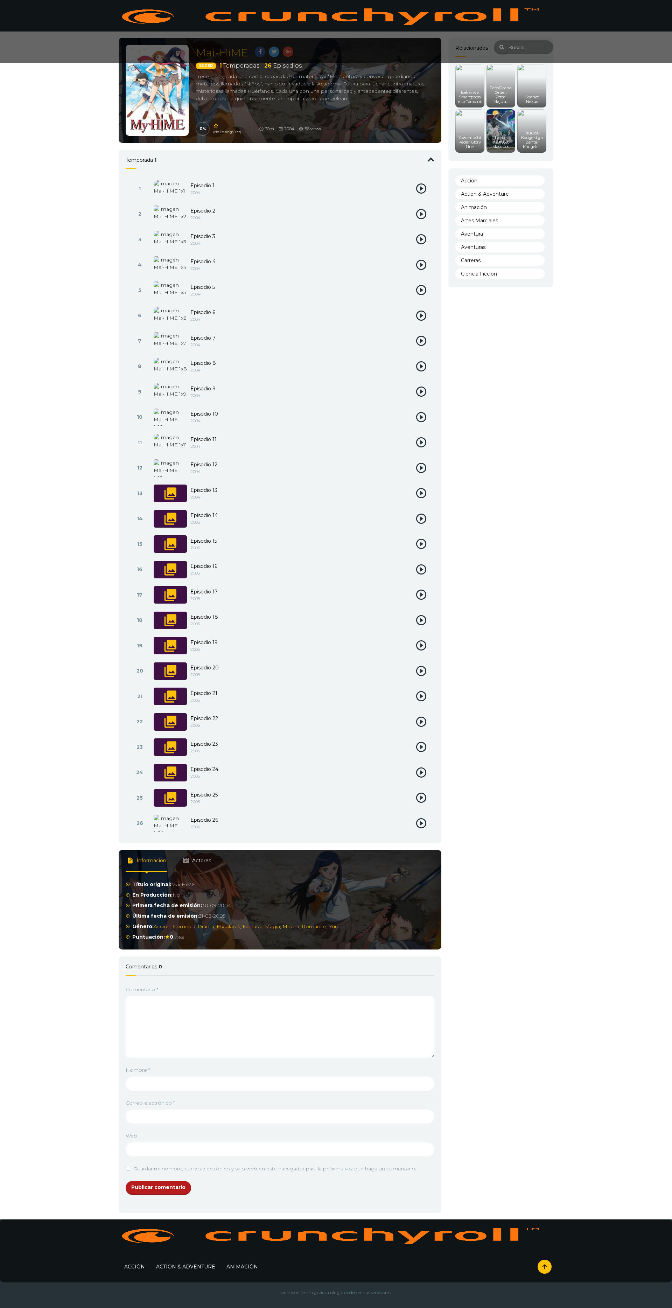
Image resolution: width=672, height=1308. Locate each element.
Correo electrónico (150, 1103)
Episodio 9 (203, 388)
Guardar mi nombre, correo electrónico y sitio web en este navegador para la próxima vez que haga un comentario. (274, 1169)
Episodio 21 (203, 693)
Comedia (184, 926)
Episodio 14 (204, 515)
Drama (206, 926)
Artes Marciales (479, 220)
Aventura (472, 234)
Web (131, 1136)
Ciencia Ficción (479, 274)
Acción (162, 926)
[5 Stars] (216, 125)
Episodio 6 (202, 312)
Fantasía (252, 926)
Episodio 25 (204, 795)
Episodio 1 (202, 185)
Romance (314, 926)
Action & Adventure (485, 194)
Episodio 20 (204, 668)
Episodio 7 (203, 338)
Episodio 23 (204, 744)
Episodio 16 (203, 566)
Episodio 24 (204, 769)
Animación (474, 207)
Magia (272, 926)
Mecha (290, 926)
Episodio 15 (203, 541)
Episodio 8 (203, 363)
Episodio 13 (203, 490)
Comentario (142, 989)
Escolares (228, 926)
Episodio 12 (203, 464)
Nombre (138, 1070)
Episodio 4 (203, 261)
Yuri (333, 926)
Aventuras (473, 247)
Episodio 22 (204, 718)
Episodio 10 (204, 414)
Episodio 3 (202, 236)
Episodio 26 (204, 820)
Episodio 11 (203, 439)
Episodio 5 (202, 287)
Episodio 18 (204, 617)
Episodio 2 (202, 211)
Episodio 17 (204, 592)
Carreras (471, 260)
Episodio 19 (204, 642)
